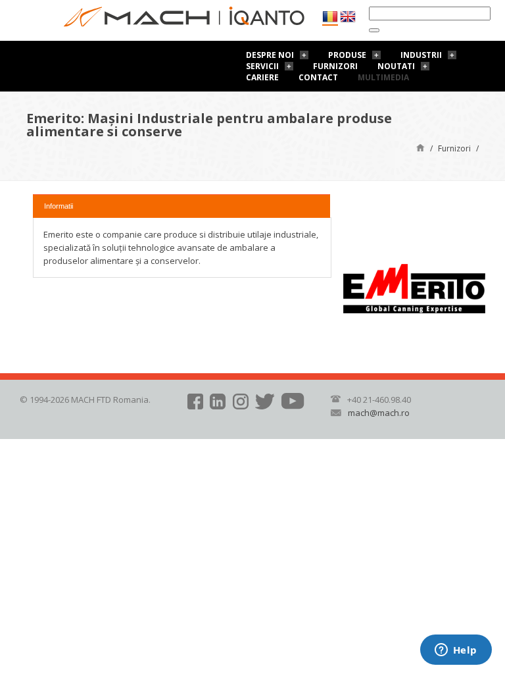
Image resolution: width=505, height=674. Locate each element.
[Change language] (348, 16)
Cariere (262, 77)
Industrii (421, 55)
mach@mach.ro (379, 413)
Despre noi (270, 55)
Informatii (58, 206)
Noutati (396, 66)
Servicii (262, 66)
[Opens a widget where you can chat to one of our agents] (456, 651)
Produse (347, 55)
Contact (318, 77)
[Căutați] (374, 30)
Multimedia (383, 77)
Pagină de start (420, 147)
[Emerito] (414, 288)
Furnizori (335, 66)
